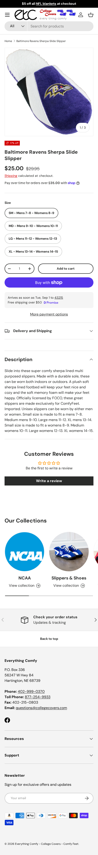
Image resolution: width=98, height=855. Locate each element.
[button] (91, 15)
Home (8, 41)
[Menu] (7, 15)
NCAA (24, 578)
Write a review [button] (49, 480)
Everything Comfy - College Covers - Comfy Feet (46, 844)
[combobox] (49, 26)
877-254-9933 (37, 697)
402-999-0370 (31, 691)
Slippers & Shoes (69, 578)
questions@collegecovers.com (41, 707)
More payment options (49, 314)
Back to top (49, 639)
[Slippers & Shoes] (69, 551)
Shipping (11, 176)
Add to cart (66, 268)
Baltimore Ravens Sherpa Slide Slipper (41, 41)
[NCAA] (24, 551)
